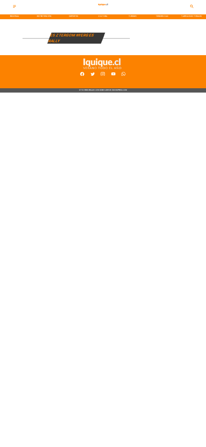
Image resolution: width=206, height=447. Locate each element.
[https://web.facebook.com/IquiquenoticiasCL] (82, 75)
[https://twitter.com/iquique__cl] (93, 75)
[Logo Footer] (102, 69)
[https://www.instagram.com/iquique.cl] (103, 75)
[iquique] (102, 9)
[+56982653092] (123, 75)
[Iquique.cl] (14, 7)
